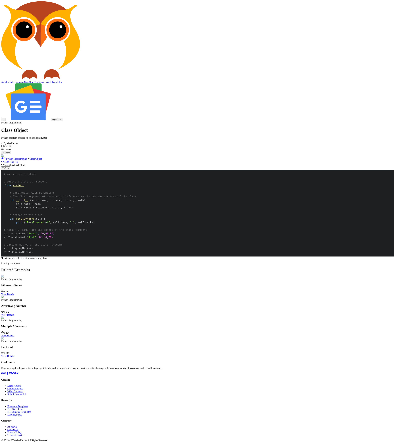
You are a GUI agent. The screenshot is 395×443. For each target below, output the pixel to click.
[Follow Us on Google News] (28, 119)
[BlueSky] (12, 373)
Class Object (35, 158)
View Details (7, 294)
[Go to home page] (2, 158)
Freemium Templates (17, 406)
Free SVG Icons (15, 409)
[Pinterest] (15, 373)
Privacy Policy (14, 432)
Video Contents (15, 391)
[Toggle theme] (3, 119)
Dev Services (40, 82)
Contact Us (12, 429)
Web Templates (54, 82)
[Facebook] (7, 373)
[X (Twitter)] (10, 373)
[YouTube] (2, 373)
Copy (6, 168)
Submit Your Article (17, 394)
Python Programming (16, 158)
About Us (12, 426)
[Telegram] (17, 373)
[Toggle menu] (60, 119)
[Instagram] (5, 373)
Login (54, 120)
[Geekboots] (40, 79)
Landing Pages (14, 414)
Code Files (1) (11, 162)
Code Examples (15, 388)
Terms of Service (15, 435)
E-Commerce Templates (19, 412)
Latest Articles (14, 385)
